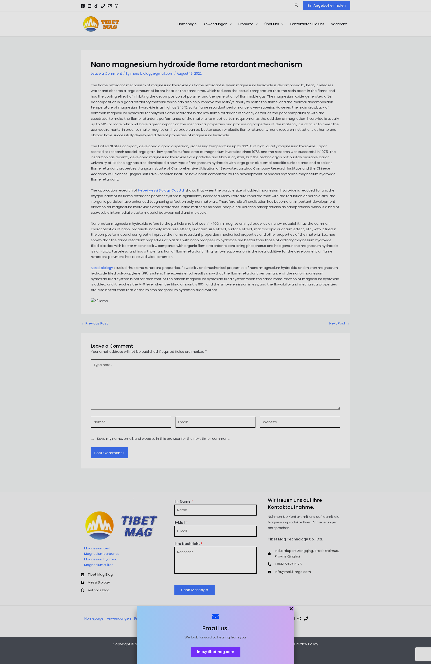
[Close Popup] (291, 609)
